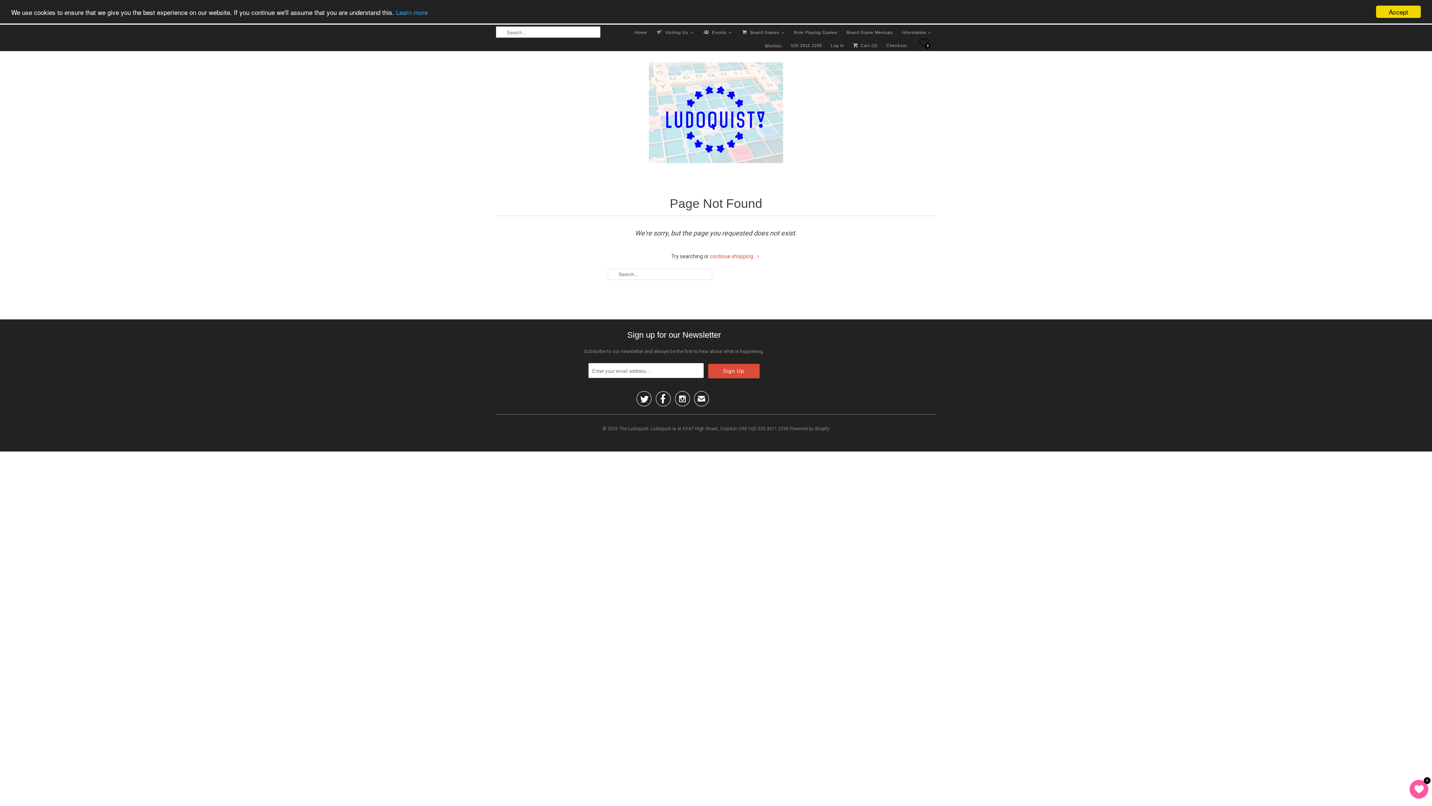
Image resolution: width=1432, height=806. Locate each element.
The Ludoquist (634, 428)
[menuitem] (641, 32)
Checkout (896, 45)
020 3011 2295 (806, 45)
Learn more (412, 12)
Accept (1398, 11)
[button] (924, 42)
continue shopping (732, 256)
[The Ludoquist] (716, 114)
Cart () (868, 45)
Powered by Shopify (809, 428)
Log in (837, 45)
